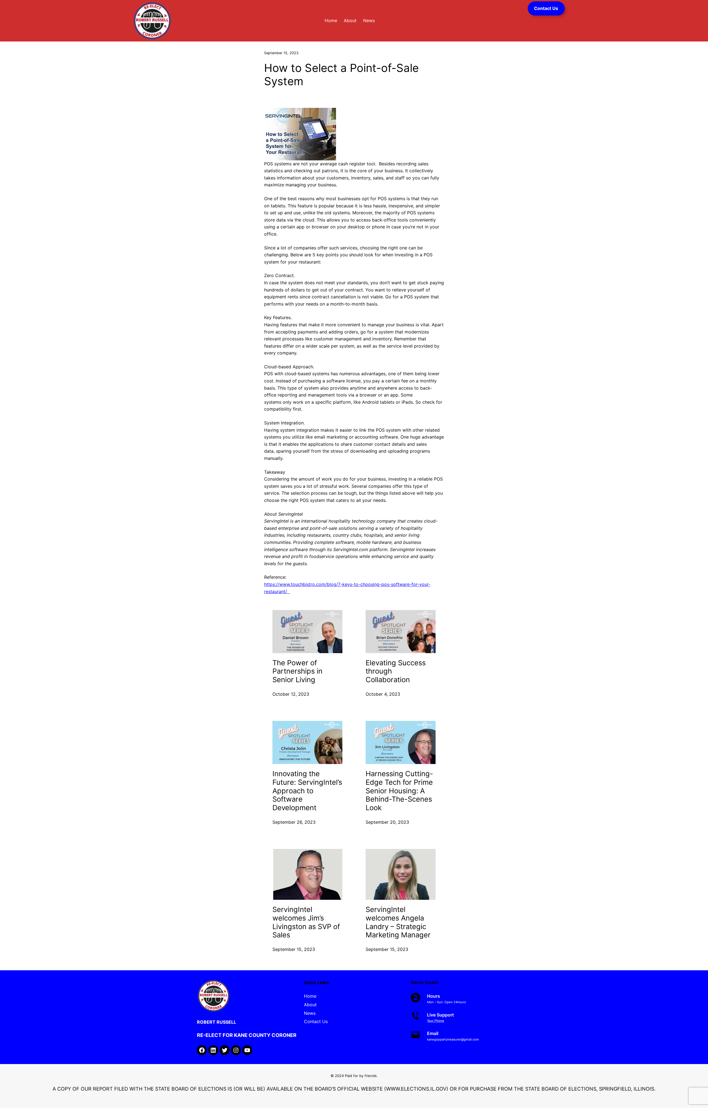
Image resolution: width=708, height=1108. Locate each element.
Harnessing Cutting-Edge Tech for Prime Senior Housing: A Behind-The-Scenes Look (399, 791)
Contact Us (546, 8)
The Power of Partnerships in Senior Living (297, 671)
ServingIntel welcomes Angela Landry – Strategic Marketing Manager (398, 922)
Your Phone (435, 1021)
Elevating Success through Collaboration (396, 671)
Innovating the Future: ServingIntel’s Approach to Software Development (307, 791)
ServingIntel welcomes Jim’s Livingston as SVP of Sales (306, 922)
